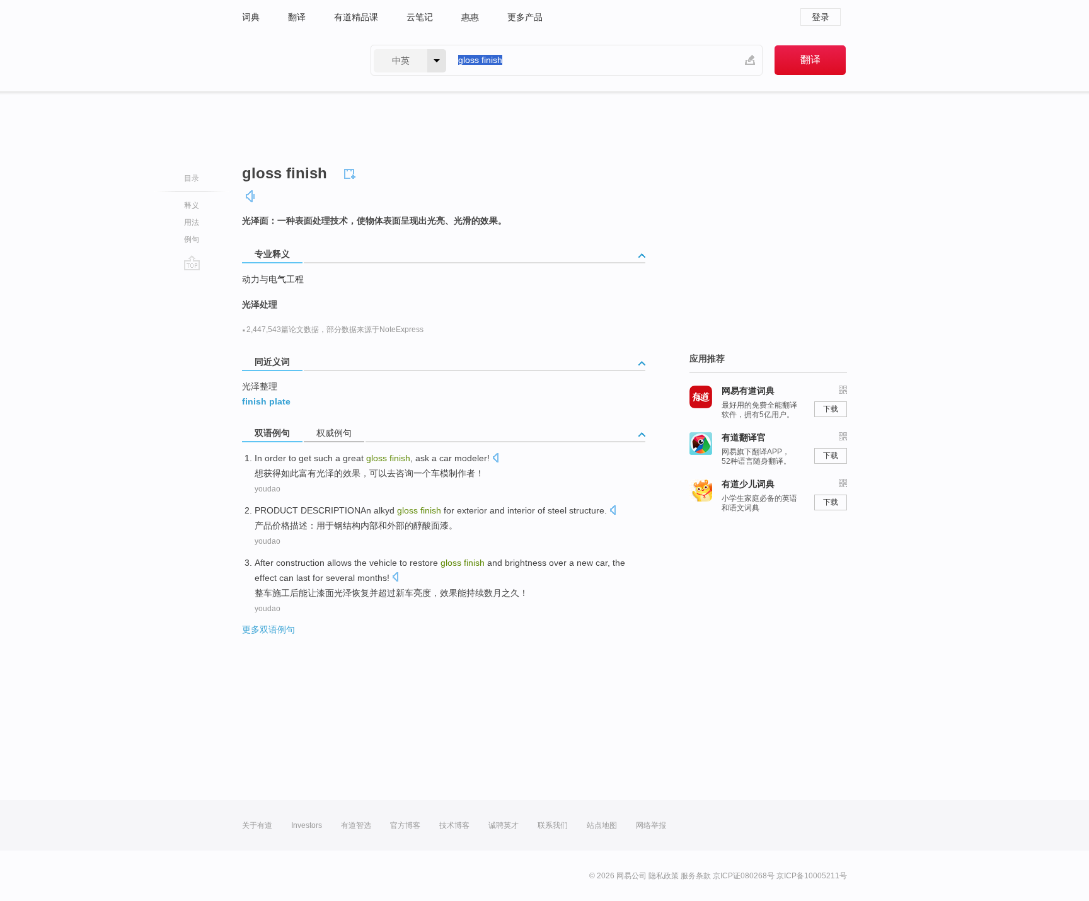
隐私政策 (663, 875)
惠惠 (470, 17)
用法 (191, 222)
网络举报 (651, 825)
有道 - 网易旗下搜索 (293, 60)
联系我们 (553, 825)
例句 (191, 239)
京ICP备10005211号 (811, 875)
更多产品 (525, 17)
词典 (251, 17)
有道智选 (356, 825)
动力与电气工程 (273, 279)
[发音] (251, 196)
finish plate (266, 401)
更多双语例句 (268, 629)
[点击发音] (495, 459)
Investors (306, 825)
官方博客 (405, 825)
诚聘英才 (503, 825)
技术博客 (454, 825)
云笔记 (419, 17)
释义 (191, 205)
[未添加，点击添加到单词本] (351, 172)
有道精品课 (356, 17)
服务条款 (696, 875)
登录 (820, 17)
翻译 (297, 17)
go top (192, 262)
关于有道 (257, 825)
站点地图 (602, 825)
